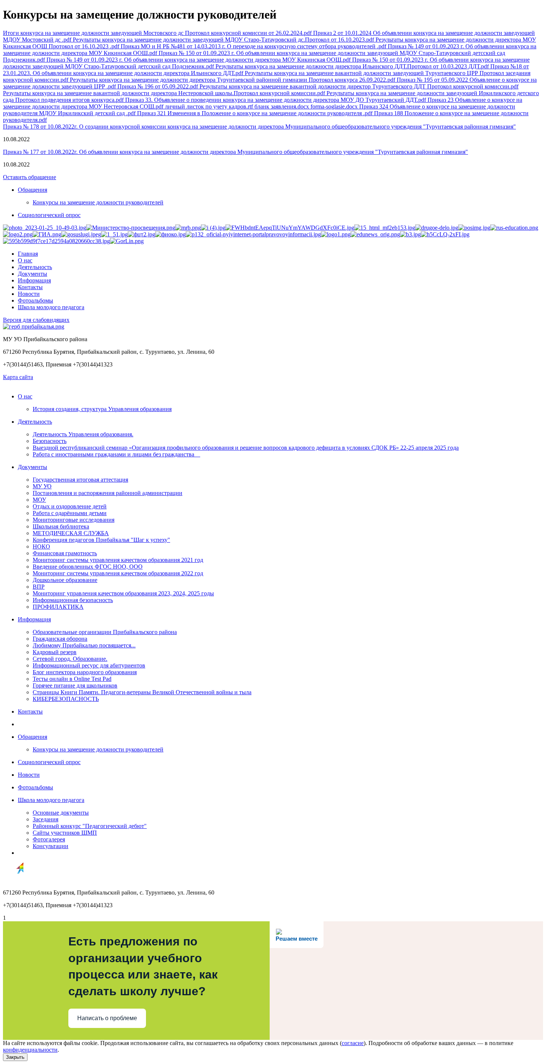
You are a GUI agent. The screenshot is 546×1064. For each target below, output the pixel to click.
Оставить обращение (29, 177)
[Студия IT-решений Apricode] (13, 880)
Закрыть (15, 1057)
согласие (353, 1043)
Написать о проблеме (107, 1018)
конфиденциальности (30, 1050)
